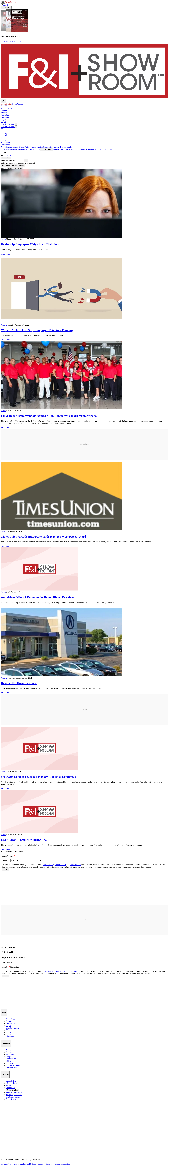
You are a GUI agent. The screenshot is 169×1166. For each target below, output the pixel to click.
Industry (4, 134)
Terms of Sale (28, 1164)
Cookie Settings (46, 149)
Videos (36, 147)
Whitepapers (29, 147)
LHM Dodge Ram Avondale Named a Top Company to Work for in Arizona (49, 415)
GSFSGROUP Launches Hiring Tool (24, 839)
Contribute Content (93, 149)
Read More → (6, 254)
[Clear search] (27, 160)
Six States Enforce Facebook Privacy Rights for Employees (38, 776)
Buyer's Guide (66, 147)
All (3, 165)
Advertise (27, 149)
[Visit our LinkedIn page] (9, 953)
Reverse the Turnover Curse (19, 683)
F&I (2, 129)
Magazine (15, 147)
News (18, 2)
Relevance (18, 168)
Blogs (21, 147)
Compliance (5, 115)
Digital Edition (16, 41)
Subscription (6, 149)
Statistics (42, 147)
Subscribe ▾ (6, 7)
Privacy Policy (6, 1164)
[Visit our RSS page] (7, 953)
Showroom (5, 142)
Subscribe (5, 41)
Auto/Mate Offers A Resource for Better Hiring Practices (37, 597)
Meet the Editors (17, 149)
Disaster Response (8, 124)
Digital (3, 119)
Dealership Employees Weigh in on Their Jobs (30, 244)
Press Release (106, 149)
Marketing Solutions (78, 149)
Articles (24, 2)
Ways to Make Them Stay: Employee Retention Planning (37, 330)
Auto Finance (6, 106)
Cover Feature (10, 2)
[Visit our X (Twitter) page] (4, 953)
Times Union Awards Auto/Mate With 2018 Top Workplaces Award (43, 536)
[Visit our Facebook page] (2, 953)
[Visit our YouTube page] (12, 953)
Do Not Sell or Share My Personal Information (52, 1164)
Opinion (4, 138)
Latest (10, 168)
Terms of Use (17, 1164)
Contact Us (35, 149)
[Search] (25, 160)
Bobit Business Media (62, 149)
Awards (4, 110)
